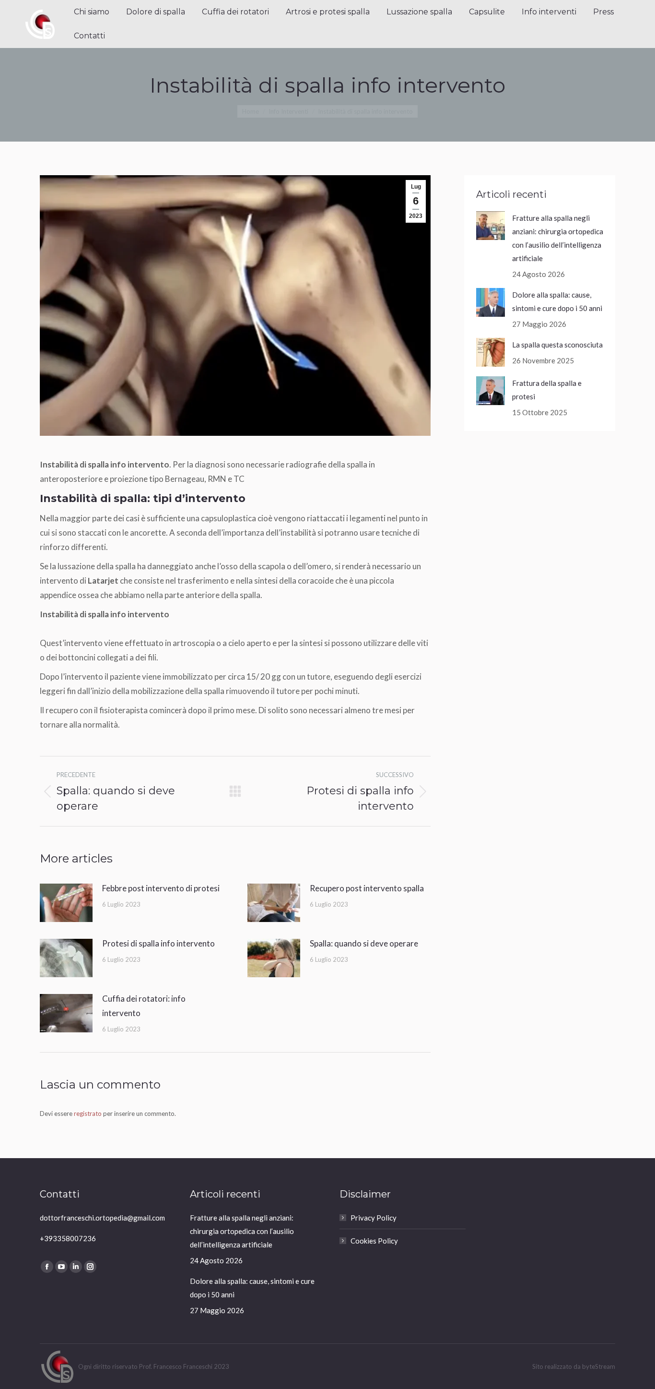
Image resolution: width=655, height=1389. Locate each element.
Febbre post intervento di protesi (161, 888)
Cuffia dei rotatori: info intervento (144, 1006)
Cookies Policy (374, 1240)
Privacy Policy (374, 1217)
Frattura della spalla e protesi (547, 390)
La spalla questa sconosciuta (557, 344)
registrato (88, 1113)
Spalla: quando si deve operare (364, 943)
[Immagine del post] (66, 903)
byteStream (598, 1366)
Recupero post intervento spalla (367, 888)
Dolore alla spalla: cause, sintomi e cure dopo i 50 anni (557, 301)
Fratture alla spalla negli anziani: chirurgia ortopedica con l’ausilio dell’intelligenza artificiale (557, 238)
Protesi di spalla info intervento (158, 943)
